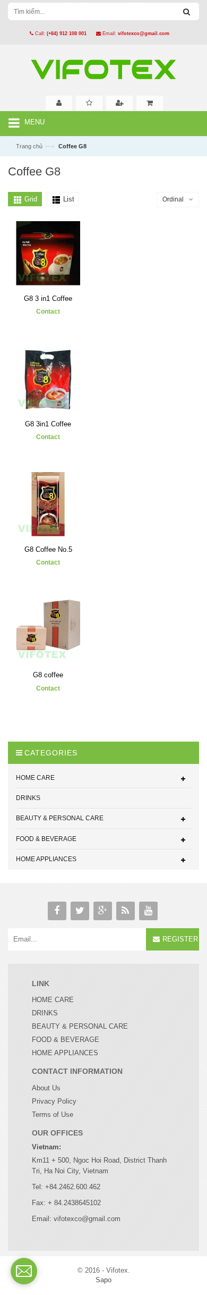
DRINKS (45, 1013)
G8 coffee (48, 675)
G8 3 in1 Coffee (48, 298)
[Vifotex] (103, 67)
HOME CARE (53, 1000)
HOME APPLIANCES (65, 1053)
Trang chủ (29, 146)
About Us (46, 1088)
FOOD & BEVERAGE (65, 1040)
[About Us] (59, 103)
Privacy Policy (54, 1101)
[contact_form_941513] (24, 1271)
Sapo (103, 1280)
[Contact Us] (119, 103)
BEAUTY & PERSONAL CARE (80, 1026)
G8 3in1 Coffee (48, 424)
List (68, 199)
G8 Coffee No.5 (48, 549)
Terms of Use (52, 1115)
